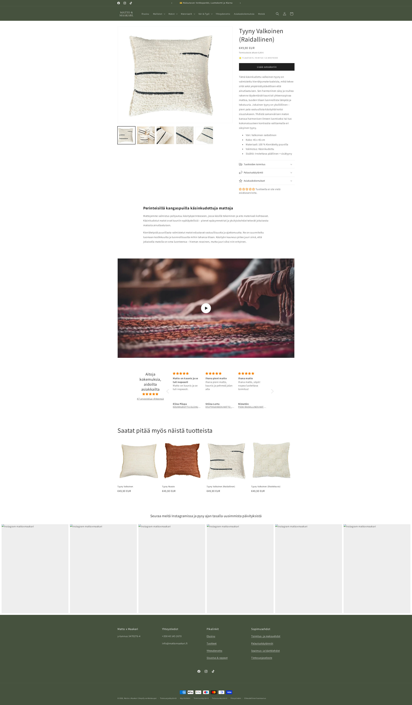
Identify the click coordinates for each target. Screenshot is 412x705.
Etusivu (211, 636)
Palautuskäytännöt (262, 643)
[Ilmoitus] (240, 3)
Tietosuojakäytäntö (168, 698)
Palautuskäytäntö (219, 698)
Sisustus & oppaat (217, 658)
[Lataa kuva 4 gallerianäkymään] (185, 135)
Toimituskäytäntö (201, 698)
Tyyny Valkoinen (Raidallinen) (221, 486)
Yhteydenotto (214, 650)
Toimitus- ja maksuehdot (265, 636)
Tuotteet (212, 643)
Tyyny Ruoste (168, 486)
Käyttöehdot (185, 698)
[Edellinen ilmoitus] (171, 3)
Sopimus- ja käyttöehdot (265, 650)
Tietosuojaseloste (261, 658)
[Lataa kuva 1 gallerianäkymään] (126, 135)
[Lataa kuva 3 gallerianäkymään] (165, 135)
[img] (150, 394)
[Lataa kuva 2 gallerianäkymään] (146, 135)
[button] (159, 13)
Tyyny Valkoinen (125, 486)
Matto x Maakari (131, 698)
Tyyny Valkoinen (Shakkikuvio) (265, 486)
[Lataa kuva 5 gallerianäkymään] (204, 135)
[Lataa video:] (206, 308)
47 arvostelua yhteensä (150, 398)
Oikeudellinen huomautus (255, 698)
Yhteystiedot (235, 698)
